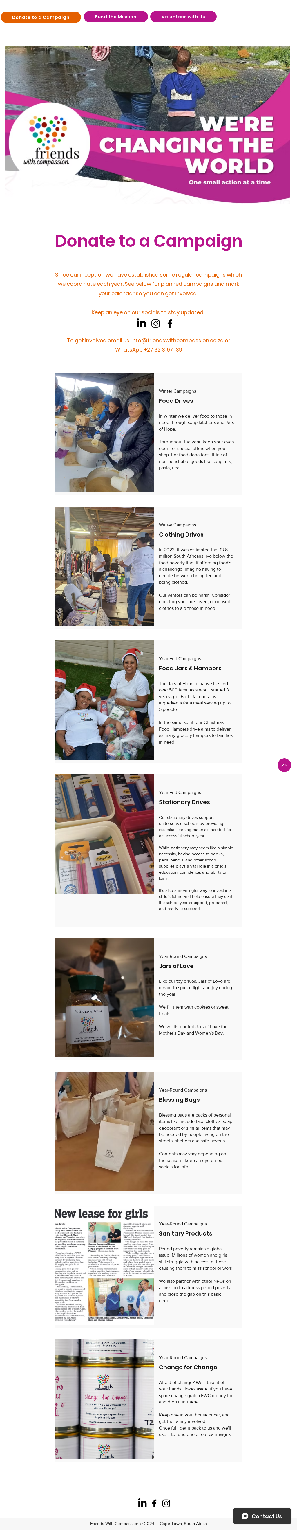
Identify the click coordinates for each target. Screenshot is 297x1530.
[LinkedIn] (141, 323)
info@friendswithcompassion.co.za (177, 340)
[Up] (284, 765)
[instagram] (166, 1503)
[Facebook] (169, 323)
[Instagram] (155, 323)
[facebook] (154, 1503)
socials (166, 1166)
